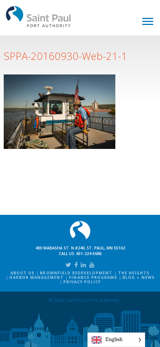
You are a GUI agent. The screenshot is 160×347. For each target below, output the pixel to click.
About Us (22, 273)
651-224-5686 (89, 253)
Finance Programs (93, 277)
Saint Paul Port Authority (38, 16)
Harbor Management (36, 277)
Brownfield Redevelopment (76, 273)
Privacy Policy (82, 281)
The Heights (134, 273)
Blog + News (138, 277)
